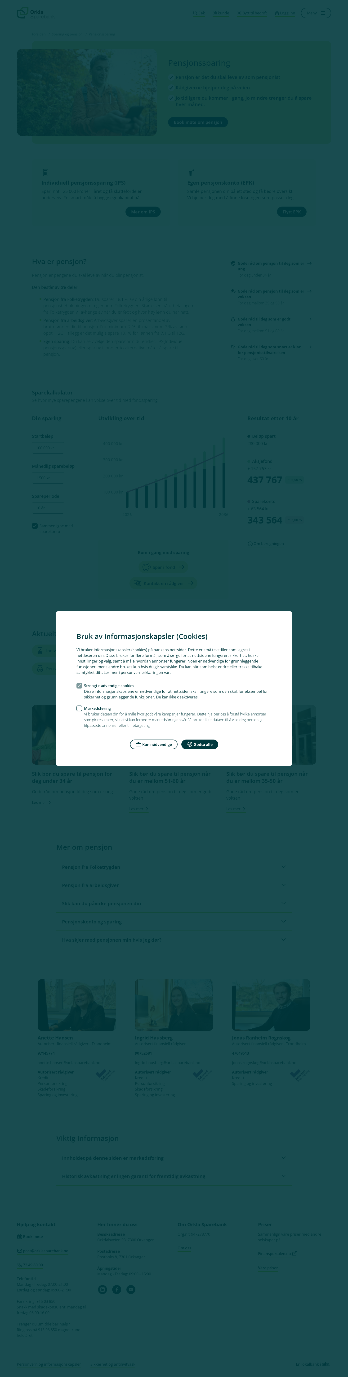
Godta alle (203, 744)
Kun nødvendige (157, 744)
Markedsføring (97, 708)
